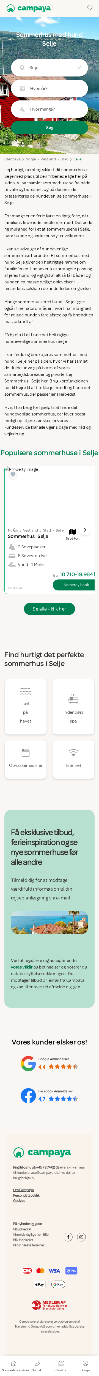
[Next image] (84, 529)
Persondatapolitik (26, 1195)
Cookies (19, 1201)
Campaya (12, 159)
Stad (64, 159)
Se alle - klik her (49, 609)
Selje (77, 159)
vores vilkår (22, 967)
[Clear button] (79, 67)
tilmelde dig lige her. (28, 1234)
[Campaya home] (27, 8)
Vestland (48, 159)
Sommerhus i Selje (22, 381)
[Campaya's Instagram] (81, 1237)
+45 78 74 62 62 (47, 1167)
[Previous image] (14, 529)
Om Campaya (23, 1190)
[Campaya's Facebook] (68, 1237)
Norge (31, 159)
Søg (49, 127)
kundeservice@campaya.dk (37, 1172)
